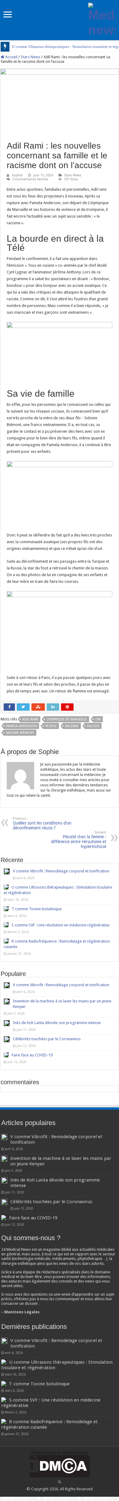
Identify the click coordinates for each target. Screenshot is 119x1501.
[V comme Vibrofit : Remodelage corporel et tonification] (7, 985)
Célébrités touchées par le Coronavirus (47, 1039)
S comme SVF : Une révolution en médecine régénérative (61, 925)
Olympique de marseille (66, 719)
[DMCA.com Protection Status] (59, 1464)
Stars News (30, 57)
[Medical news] (102, 19)
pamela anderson (21, 726)
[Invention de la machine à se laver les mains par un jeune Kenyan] (7, 1001)
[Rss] (59, 1481)
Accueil (10, 57)
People (51, 726)
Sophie (17, 175)
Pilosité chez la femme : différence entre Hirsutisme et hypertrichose (78, 839)
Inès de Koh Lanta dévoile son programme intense (57, 1022)
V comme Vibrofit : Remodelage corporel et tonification (61, 871)
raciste (93, 726)
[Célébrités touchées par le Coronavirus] (7, 1039)
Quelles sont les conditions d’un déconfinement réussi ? (42, 823)
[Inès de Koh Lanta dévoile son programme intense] (7, 1023)
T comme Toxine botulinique (37, 909)
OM (98, 719)
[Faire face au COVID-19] (6, 1054)
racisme (72, 726)
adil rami (30, 719)
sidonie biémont (20, 733)
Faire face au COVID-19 (32, 1055)
